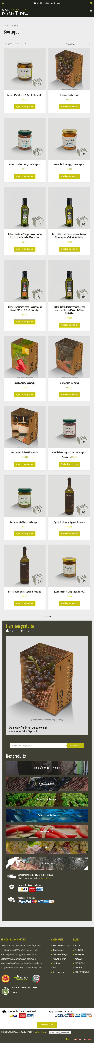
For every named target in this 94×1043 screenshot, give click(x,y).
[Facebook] (67, 1039)
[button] (91, 11)
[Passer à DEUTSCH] (89, 1039)
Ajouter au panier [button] (24, 107)
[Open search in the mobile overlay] (47, 745)
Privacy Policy (54, 1032)
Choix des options (69, 464)
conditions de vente (45, 878)
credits (37, 1032)
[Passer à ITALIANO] (75, 1039)
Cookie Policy (65, 1032)
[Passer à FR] (84, 1039)
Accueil (6, 26)
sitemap (43, 1032)
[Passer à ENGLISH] (80, 1039)
